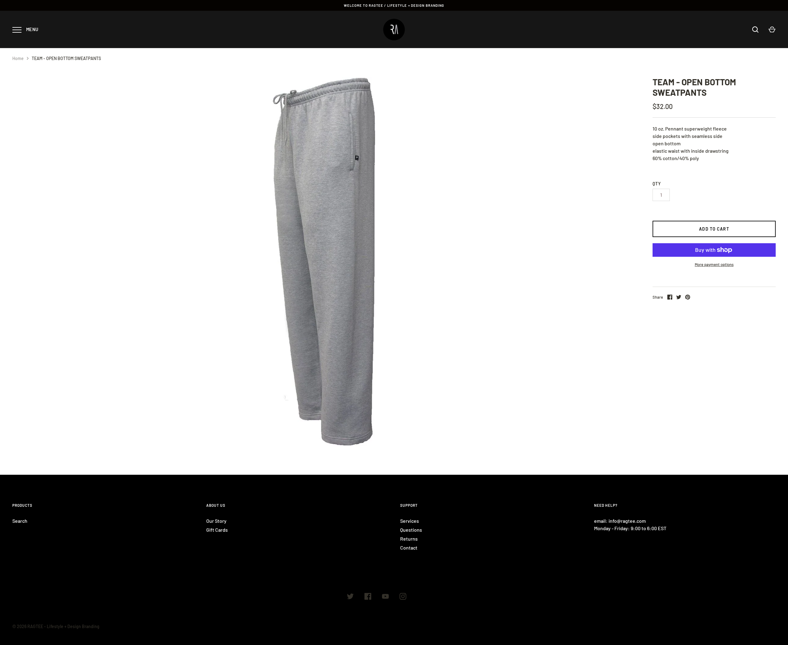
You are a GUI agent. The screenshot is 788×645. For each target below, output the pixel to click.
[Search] (755, 29)
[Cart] (772, 29)
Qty (657, 183)
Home (18, 58)
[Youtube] (385, 597)
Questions (411, 530)
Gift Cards (217, 530)
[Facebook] (367, 597)
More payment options (714, 264)
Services (409, 521)
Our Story (216, 521)
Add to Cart (714, 229)
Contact (408, 547)
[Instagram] (403, 597)
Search (19, 521)
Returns (409, 539)
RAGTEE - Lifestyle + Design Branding (63, 626)
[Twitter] (350, 597)
